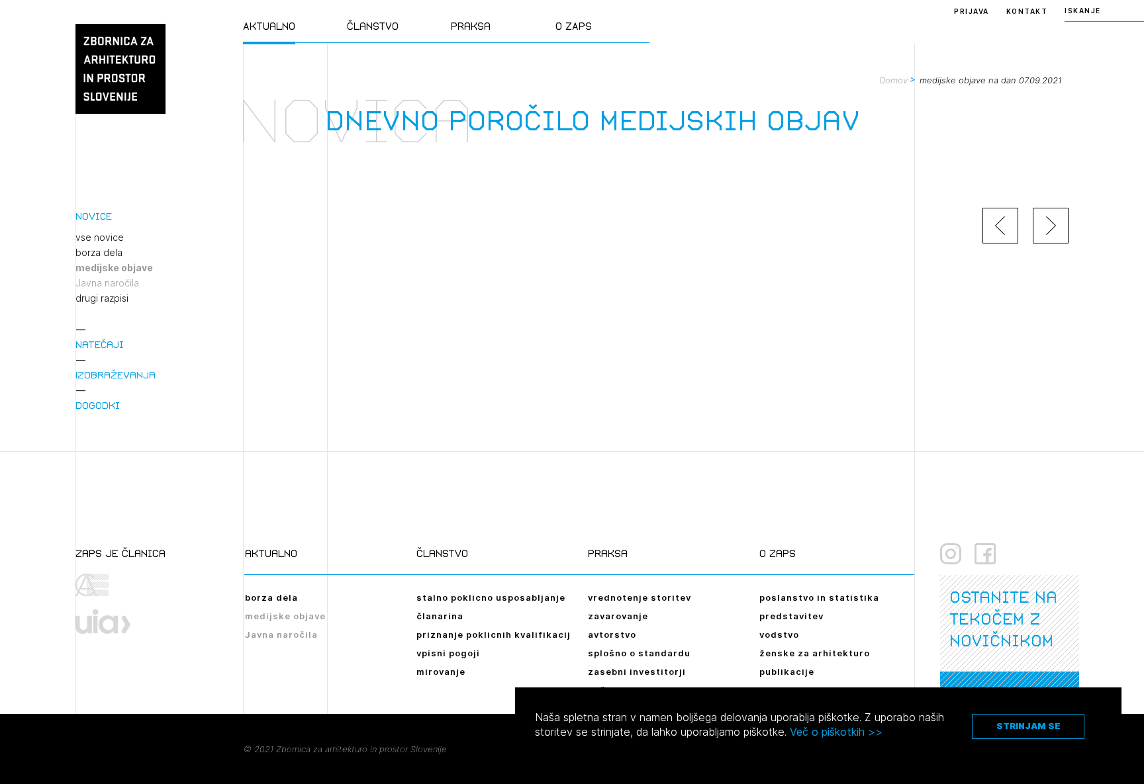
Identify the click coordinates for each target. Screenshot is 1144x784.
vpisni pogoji (448, 653)
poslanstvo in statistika (819, 597)
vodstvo (779, 634)
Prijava (971, 11)
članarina (439, 616)
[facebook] (985, 553)
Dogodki (97, 405)
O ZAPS (573, 26)
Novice (93, 216)
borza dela (98, 253)
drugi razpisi (101, 298)
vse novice (99, 237)
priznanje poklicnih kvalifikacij (493, 634)
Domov (893, 80)
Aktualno (269, 26)
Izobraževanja (115, 374)
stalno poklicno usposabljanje (490, 597)
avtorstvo (612, 634)
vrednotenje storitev (639, 597)
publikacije (786, 671)
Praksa (471, 26)
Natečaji (99, 344)
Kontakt (1027, 11)
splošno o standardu (639, 653)
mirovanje (440, 671)
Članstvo (373, 26)
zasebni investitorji (637, 671)
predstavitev (791, 616)
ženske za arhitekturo (814, 653)
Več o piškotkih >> (836, 731)
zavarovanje (618, 616)
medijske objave (114, 268)
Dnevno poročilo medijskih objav (592, 121)
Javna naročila (107, 283)
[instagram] (950, 553)
